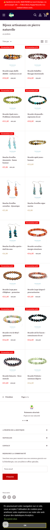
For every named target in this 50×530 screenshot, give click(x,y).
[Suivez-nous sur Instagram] (9, 497)
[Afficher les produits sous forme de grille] (42, 41)
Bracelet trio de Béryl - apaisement (11, 334)
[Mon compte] (40, 15)
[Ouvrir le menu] (4, 15)
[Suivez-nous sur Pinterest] (14, 497)
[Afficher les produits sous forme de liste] (46, 41)
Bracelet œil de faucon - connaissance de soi (37, 334)
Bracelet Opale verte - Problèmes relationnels (11, 115)
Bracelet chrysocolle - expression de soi (36, 115)
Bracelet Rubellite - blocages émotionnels (36, 72)
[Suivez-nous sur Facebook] (4, 497)
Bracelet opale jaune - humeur (36, 158)
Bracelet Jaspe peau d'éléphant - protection (11, 291)
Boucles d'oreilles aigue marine (36, 204)
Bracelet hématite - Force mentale (12, 377)
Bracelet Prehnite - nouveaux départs (35, 377)
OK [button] (25, 525)
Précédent (9, 397)
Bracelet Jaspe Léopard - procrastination (37, 291)
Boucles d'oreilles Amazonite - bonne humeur (10, 160)
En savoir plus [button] (10, 519)
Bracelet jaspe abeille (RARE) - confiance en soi (12, 72)
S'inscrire (10, 476)
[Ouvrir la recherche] (35, 15)
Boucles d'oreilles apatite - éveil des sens (12, 247)
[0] (45, 15)
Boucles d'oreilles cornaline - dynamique (11, 204)
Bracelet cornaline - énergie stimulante (35, 247)
